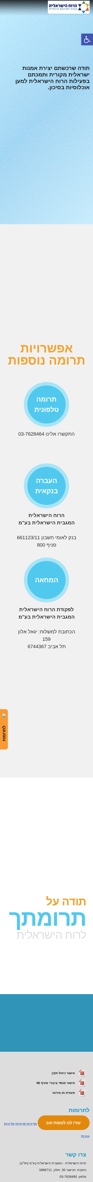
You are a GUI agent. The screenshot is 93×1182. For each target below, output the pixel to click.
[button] (87, 39)
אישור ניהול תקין (64, 1073)
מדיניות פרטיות (26, 1124)
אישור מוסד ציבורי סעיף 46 (56, 1083)
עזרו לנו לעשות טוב (64, 1123)
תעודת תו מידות (64, 1093)
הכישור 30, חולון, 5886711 (57, 1170)
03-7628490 (68, 1176)
